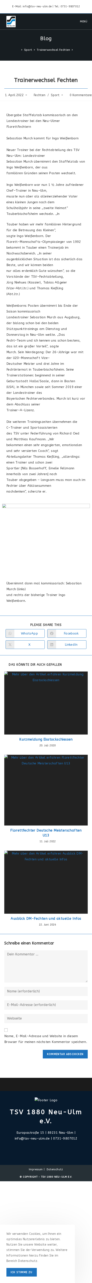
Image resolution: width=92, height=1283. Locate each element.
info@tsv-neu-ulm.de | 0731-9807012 (46, 1138)
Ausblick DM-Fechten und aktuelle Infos (46, 918)
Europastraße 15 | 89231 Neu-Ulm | (46, 1133)
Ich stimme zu (22, 1272)
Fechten (40, 95)
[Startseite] (19, 49)
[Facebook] (40, 1149)
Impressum (36, 1169)
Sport (55, 95)
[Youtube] (51, 1149)
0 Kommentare (81, 95)
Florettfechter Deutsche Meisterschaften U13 (46, 832)
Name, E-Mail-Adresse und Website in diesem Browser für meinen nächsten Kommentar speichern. (45, 1039)
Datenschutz (55, 1169)
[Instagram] (46, 1149)
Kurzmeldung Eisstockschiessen (46, 739)
